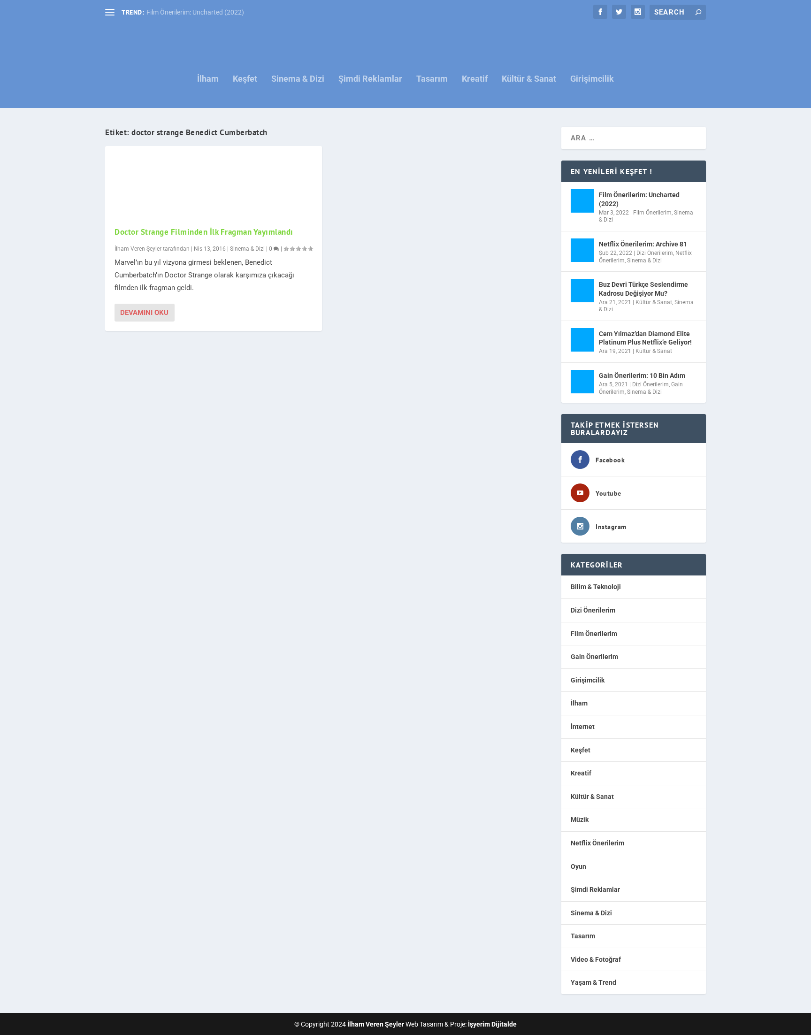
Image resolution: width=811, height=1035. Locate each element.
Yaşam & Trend (593, 982)
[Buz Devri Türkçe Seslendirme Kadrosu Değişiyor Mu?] (582, 290)
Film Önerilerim (652, 212)
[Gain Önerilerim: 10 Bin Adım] (582, 381)
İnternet (583, 726)
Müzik (580, 819)
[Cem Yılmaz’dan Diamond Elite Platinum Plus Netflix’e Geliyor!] (582, 340)
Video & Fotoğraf (596, 959)
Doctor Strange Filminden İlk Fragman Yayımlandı (204, 232)
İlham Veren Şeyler (138, 248)
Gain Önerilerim (594, 656)
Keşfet (245, 79)
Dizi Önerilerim (654, 253)
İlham (208, 79)
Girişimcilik (592, 79)
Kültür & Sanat (529, 79)
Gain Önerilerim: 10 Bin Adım (642, 375)
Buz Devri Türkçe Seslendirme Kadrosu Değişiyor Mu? (643, 289)
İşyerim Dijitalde (492, 1024)
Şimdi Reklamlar (370, 79)
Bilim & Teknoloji (596, 586)
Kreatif (475, 79)
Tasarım (432, 79)
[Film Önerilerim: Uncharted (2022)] (582, 201)
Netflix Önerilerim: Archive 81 (643, 244)
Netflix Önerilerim (597, 843)
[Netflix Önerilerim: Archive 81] (582, 250)
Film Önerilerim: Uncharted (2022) (195, 12)
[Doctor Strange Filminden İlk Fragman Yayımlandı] (213, 181)
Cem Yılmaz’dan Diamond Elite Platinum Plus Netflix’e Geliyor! (645, 338)
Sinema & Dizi (297, 79)
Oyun (578, 866)
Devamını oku (144, 312)
